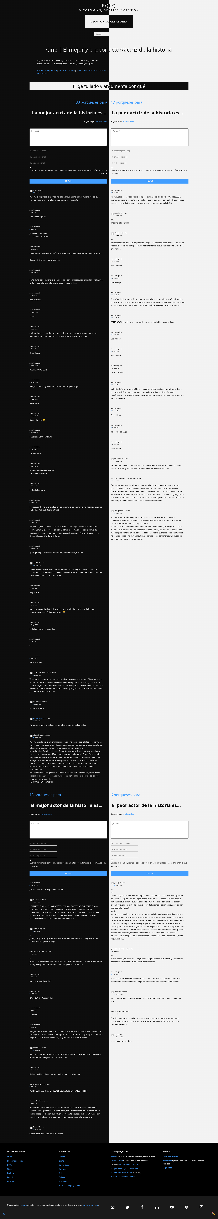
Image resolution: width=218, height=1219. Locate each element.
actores (40, 70)
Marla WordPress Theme (121, 1172)
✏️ (213, 1214)
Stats (9, 1169)
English (10, 1177)
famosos (62, 70)
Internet (62, 1169)
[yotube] (172, 1208)
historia (71, 70)
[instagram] (201, 1208)
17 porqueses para (126, 102)
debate (54, 70)
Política (62, 1177)
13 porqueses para (45, 794)
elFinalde (114, 1157)
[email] (112, 1208)
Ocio (61, 1173)
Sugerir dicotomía (15, 1161)
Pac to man (167, 1160)
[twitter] (127, 1208)
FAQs (9, 1165)
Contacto (11, 1181)
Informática (64, 1165)
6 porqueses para (125, 794)
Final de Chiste (117, 1160)
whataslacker (101, 121)
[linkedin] (157, 1208)
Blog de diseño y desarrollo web (124, 1168)
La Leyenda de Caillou (128, 1164)
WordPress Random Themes (123, 1176)
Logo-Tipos (167, 1168)
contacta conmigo (90, 1205)
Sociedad (63, 1181)
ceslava (24, 1205)
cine (47, 70)
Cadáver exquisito (170, 1157)
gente (61, 1161)
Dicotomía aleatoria (109, 21)
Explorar (11, 1173)
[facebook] (142, 1208)
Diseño (62, 1157)
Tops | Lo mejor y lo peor (70, 1185)
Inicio (9, 1157)
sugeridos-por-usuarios (87, 70)
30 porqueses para (91, 102)
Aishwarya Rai (37, 718)
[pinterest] (186, 1208)
